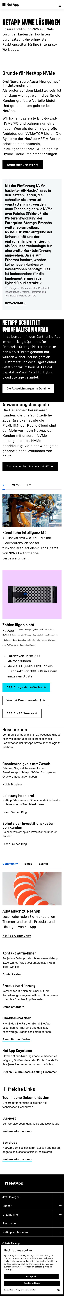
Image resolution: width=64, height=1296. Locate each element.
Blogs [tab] (28, 864)
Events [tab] (43, 864)
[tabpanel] (32, 525)
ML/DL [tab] (16, 485)
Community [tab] (10, 864)
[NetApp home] (13, 4)
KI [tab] (3, 485)
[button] (60, 4)
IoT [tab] (29, 485)
